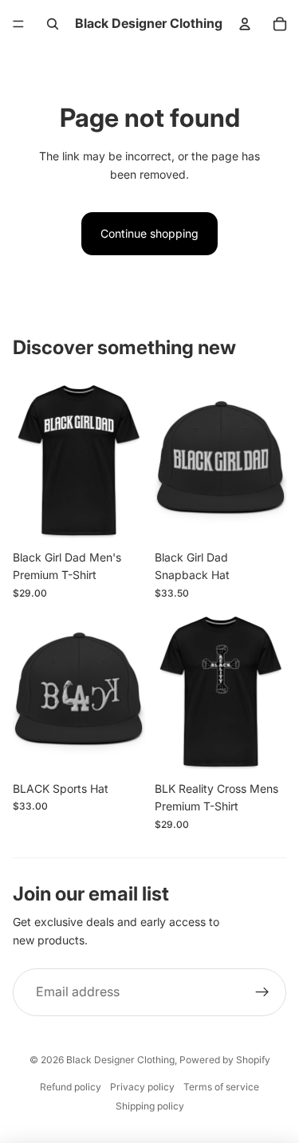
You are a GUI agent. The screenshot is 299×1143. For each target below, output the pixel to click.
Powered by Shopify (224, 1060)
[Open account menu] (244, 23)
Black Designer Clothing (120, 1060)
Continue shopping (149, 233)
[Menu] (18, 24)
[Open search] (52, 23)
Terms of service (221, 1087)
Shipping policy (150, 1106)
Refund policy (70, 1087)
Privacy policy (142, 1087)
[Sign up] (262, 992)
